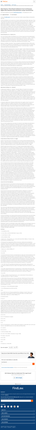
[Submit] (33, 364)
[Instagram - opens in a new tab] (11, 406)
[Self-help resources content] (34, 416)
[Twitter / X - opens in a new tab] (8, 406)
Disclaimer (9, 427)
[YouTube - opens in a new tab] (5, 406)
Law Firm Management (7, 4)
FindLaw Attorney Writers (18, 12)
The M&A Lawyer (7, 17)
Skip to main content (18, 1)
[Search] (34, 1)
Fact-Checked (14, 14)
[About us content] (34, 410)
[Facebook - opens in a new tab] (2, 406)
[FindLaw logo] (5, 1)
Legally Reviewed (5, 14)
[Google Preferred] (18, 406)
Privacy (5, 427)
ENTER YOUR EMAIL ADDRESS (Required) (7, 398)
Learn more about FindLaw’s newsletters (7, 367)
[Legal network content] (34, 422)
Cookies (13, 427)
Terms (2, 427)
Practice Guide (14, 4)
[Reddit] (15, 406)
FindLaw (2, 4)
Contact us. (6, 394)
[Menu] (1, 1)
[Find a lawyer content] (34, 413)
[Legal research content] (34, 419)
